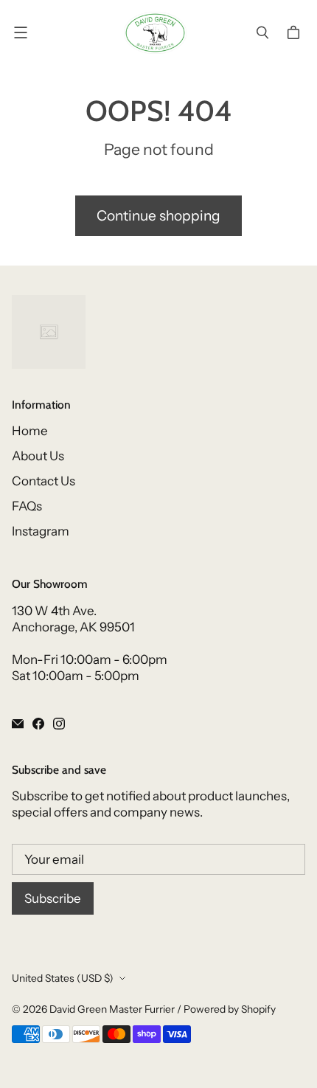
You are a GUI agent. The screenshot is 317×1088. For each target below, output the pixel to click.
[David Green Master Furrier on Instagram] (59, 723)
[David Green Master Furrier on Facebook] (38, 723)
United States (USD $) (63, 978)
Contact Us (43, 481)
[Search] (262, 32)
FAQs (27, 506)
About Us (38, 455)
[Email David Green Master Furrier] (17, 723)
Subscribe (52, 898)
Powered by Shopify (230, 1009)
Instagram (40, 531)
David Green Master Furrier (112, 1009)
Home (30, 430)
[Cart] (296, 32)
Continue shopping (158, 215)
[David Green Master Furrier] (155, 33)
